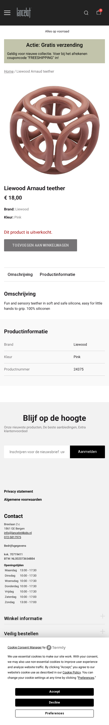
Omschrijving (20, 274)
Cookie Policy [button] (72, 672)
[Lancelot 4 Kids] (24, 13)
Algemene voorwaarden (23, 500)
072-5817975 (12, 537)
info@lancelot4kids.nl (18, 533)
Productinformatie (57, 274)
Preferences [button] (86, 677)
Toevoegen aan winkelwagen (40, 245)
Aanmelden (87, 452)
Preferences (54, 713)
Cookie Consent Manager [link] (25, 647)
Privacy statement (18, 492)
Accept (54, 691)
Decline (54, 702)
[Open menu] (7, 13)
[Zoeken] (86, 13)
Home (9, 72)
